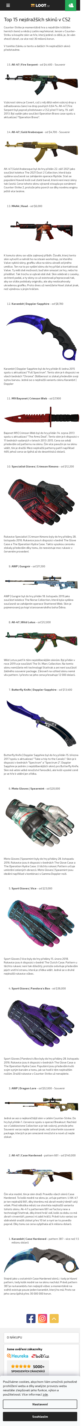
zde (45, 1394)
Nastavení (40, 1404)
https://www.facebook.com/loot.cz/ (31, 1318)
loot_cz (42, 1318)
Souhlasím (40, 1416)
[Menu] (8, 5)
